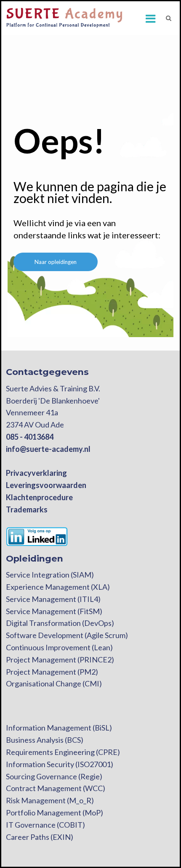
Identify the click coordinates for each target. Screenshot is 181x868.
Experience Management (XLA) (58, 586)
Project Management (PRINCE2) (60, 659)
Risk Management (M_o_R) (50, 800)
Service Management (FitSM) (54, 611)
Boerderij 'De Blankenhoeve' (53, 400)
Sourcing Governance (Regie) (54, 776)
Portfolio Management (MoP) (54, 812)
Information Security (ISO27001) (59, 764)
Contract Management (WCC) (55, 788)
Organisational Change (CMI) (54, 683)
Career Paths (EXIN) (39, 837)
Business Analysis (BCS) (44, 739)
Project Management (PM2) (52, 671)
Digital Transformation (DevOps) (60, 623)
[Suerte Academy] (65, 17)
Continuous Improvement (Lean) (59, 647)
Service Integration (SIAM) (50, 574)
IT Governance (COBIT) (45, 824)
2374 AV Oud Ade (35, 424)
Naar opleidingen (56, 262)
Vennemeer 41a (32, 412)
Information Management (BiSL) (59, 727)
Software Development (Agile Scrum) (67, 635)
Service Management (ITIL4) (53, 599)
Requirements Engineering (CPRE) (63, 752)
